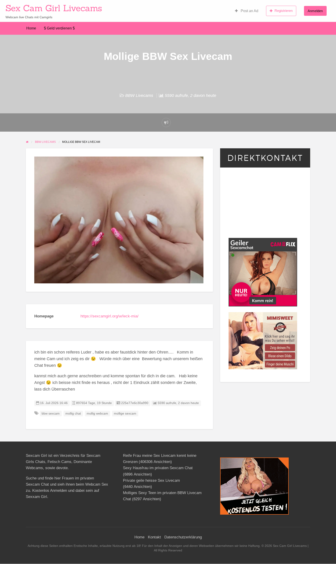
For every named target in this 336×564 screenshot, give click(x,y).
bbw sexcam (51, 413)
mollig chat (73, 413)
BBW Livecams (139, 95)
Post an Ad (249, 11)
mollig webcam (97, 413)
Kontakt (154, 537)
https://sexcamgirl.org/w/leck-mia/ (109, 316)
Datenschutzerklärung (183, 537)
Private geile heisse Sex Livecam (151, 480)
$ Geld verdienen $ (59, 28)
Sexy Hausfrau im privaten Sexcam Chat (158, 468)
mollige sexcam (125, 413)
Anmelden (315, 11)
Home (31, 28)
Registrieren (284, 11)
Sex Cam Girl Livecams (53, 8)
